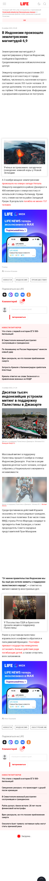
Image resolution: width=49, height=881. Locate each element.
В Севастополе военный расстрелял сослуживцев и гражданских (19, 341)
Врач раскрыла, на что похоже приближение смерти (23, 359)
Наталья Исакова (10, 271)
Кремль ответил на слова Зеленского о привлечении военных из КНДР (20, 377)
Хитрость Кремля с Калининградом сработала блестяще (24, 368)
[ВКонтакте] (22, 294)
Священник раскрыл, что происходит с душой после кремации (23, 789)
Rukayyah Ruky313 (8, 443)
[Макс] (10, 294)
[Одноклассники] (28, 294)
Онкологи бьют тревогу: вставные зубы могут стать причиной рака (24, 825)
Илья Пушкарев (10, 718)
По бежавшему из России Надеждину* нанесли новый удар (24, 350)
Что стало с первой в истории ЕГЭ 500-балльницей (20, 332)
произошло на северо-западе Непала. (22, 183)
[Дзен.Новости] (4, 294)
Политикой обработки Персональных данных (18, 12)
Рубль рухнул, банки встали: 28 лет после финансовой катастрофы (21, 807)
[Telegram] (16, 294)
